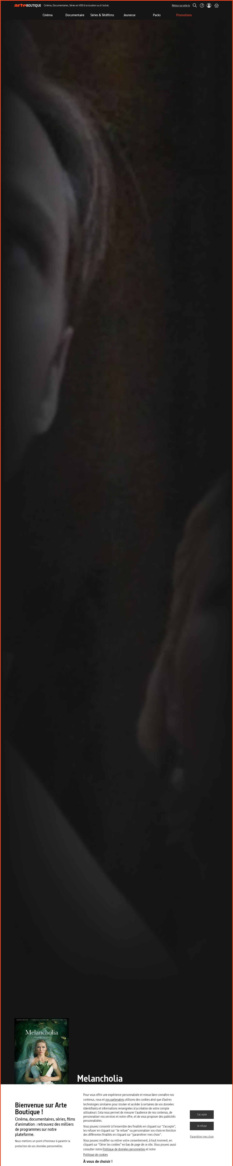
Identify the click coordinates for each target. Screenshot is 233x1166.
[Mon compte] (209, 5)
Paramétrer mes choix (202, 1136)
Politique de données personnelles (124, 1149)
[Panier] (216, 5)
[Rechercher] (195, 5)
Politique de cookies (95, 1155)
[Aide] (202, 5)
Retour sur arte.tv (181, 5)
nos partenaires (114, 1099)
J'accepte (202, 1114)
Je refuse (202, 1126)
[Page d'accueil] (27, 6)
